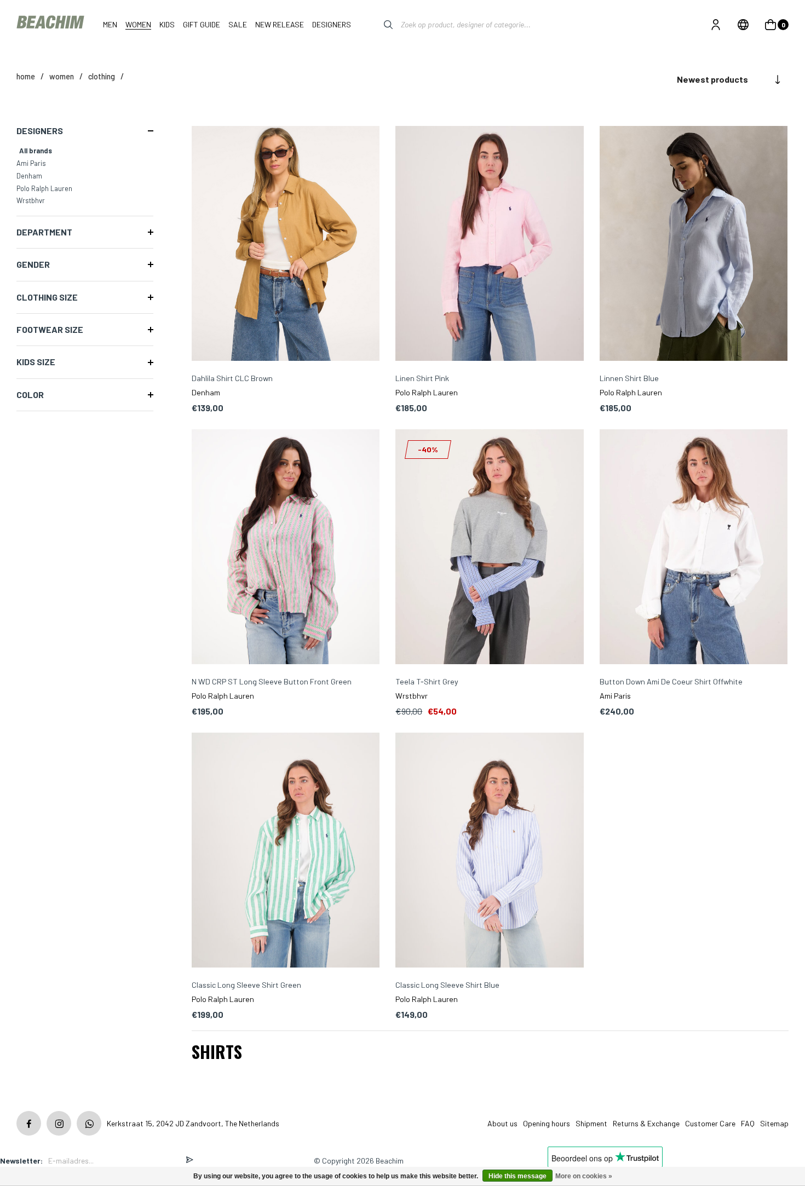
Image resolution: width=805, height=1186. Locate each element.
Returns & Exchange (646, 1123)
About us (502, 1123)
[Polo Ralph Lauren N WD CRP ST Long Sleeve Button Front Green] (286, 547)
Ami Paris (31, 163)
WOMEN (61, 76)
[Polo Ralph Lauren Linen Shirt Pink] (489, 244)
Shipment (591, 1123)
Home (25, 76)
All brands (35, 150)
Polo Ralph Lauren (44, 188)
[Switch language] (743, 24)
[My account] (715, 24)
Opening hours (546, 1123)
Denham (29, 175)
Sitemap (774, 1123)
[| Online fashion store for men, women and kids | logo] (51, 24)
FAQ (748, 1123)
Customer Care (710, 1123)
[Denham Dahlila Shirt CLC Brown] (286, 244)
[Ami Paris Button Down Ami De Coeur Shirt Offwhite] (693, 547)
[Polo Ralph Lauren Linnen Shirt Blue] (693, 244)
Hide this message (517, 1176)
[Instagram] (59, 1123)
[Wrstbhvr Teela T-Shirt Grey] (489, 547)
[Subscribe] (189, 1160)
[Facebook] (28, 1123)
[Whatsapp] (89, 1123)
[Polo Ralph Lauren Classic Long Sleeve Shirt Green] (286, 851)
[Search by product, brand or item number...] (380, 24)
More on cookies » (583, 1176)
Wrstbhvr (30, 200)
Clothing (101, 76)
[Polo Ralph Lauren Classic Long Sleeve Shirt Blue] (489, 851)
